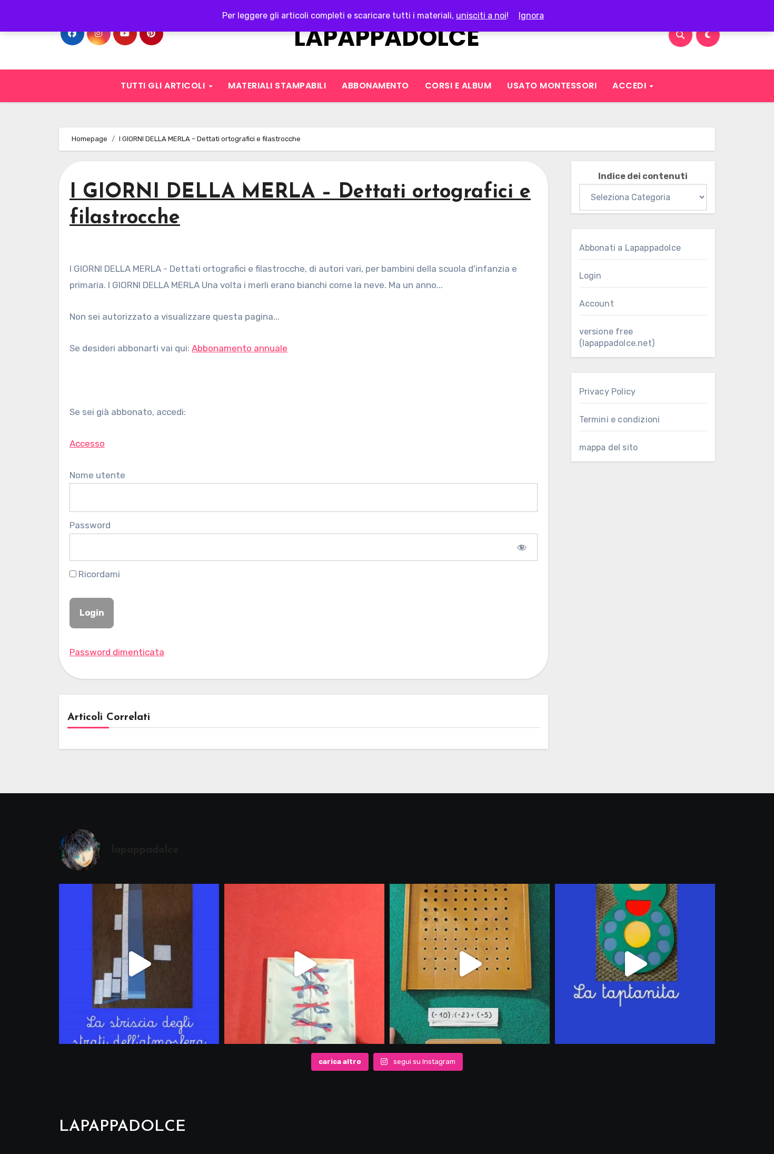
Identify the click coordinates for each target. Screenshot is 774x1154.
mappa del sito (608, 447)
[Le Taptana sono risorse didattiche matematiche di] (635, 964)
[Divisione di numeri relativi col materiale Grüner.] (470, 964)
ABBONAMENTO (375, 86)
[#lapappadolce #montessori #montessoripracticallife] (304, 964)
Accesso (87, 443)
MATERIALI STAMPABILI (277, 86)
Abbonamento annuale (239, 348)
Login (590, 276)
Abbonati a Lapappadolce (630, 248)
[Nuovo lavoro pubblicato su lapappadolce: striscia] (139, 964)
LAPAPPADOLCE (387, 37)
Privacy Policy (607, 392)
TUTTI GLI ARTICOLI (164, 86)
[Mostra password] (521, 547)
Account (596, 304)
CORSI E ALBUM (458, 86)
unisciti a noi (481, 16)
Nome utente (97, 475)
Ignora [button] (531, 16)
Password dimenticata (117, 652)
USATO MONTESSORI (552, 86)
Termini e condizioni (619, 420)
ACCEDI (630, 86)
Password (90, 525)
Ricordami (98, 574)
